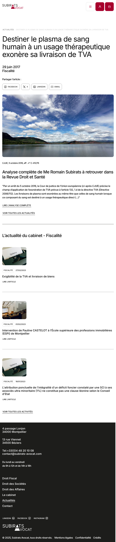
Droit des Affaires (13, 489)
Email (57, 87)
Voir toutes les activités (18, 411)
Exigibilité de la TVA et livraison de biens (28, 276)
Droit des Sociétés (14, 483)
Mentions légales (64, 537)
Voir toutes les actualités (19, 213)
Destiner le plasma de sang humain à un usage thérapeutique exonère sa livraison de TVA (62, 29)
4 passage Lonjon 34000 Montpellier (14, 430)
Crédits (97, 537)
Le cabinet (9, 495)
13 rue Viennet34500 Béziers (11, 441)
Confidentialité (83, 537)
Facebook (13, 87)
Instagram (39, 518)
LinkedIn (41, 87)
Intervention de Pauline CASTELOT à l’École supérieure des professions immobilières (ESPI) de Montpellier (57, 332)
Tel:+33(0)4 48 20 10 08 (18, 450)
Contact (7, 506)
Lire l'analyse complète (17, 205)
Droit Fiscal (9, 478)
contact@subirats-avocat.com (22, 454)
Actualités (8, 29)
